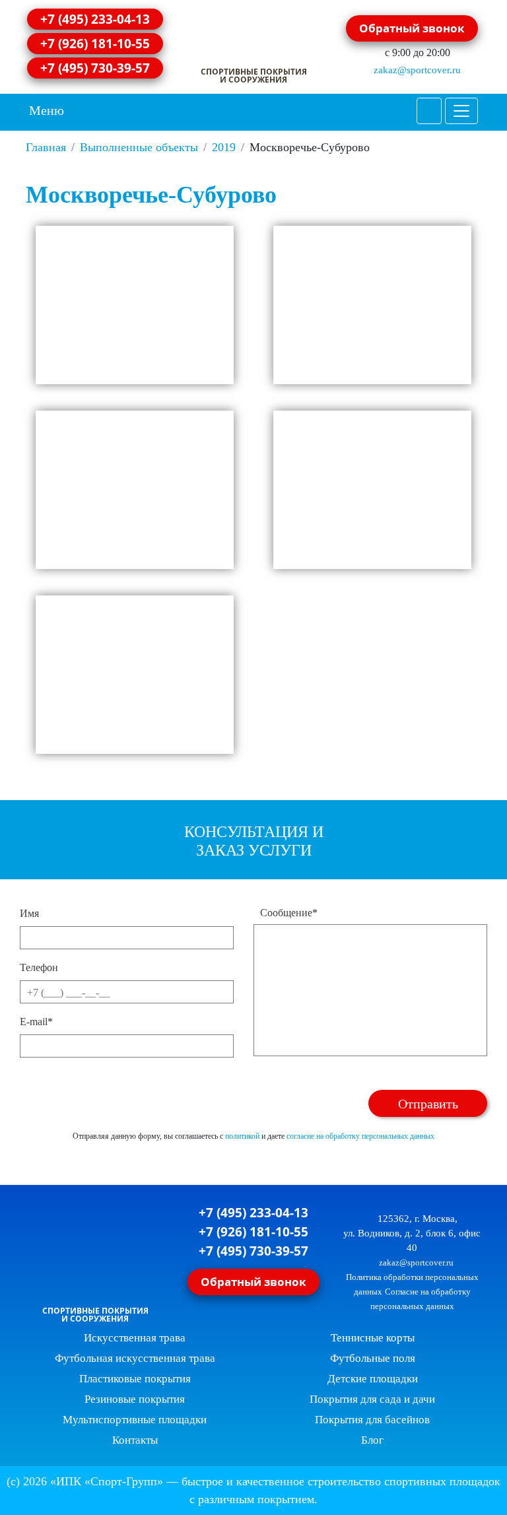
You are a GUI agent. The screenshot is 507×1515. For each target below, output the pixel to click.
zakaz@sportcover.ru (416, 70)
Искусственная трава (135, 1337)
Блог (372, 1440)
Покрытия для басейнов (372, 1419)
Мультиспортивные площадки (135, 1419)
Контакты (135, 1440)
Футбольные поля (372, 1358)
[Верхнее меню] (461, 111)
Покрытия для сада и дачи (372, 1399)
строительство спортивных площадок (404, 1481)
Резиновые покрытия (134, 1399)
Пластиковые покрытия (135, 1378)
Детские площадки (372, 1378)
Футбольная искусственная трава (135, 1358)
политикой (242, 1136)
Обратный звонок (412, 28)
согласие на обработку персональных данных (360, 1136)
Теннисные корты (373, 1337)
